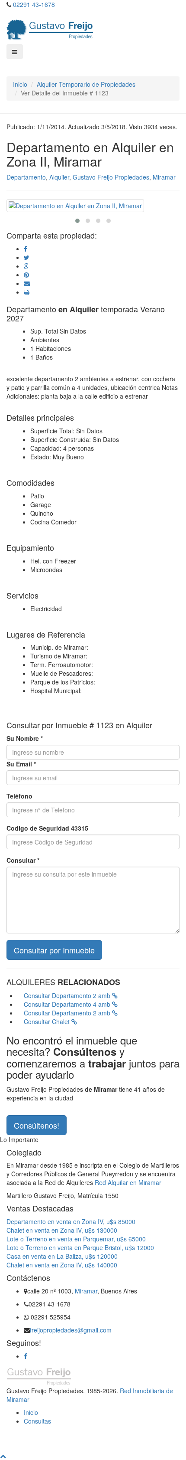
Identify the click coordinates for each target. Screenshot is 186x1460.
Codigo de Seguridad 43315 (47, 828)
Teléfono (19, 796)
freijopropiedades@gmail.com (71, 1330)
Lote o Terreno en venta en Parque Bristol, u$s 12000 (80, 1247)
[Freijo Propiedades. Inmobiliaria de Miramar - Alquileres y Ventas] (49, 27)
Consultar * (22, 860)
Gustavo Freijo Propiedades (111, 177)
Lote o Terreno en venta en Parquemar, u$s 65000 (76, 1238)
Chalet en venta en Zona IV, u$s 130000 (61, 1230)
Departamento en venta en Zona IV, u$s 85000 (70, 1221)
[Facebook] (25, 1356)
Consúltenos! (36, 1125)
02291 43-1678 (34, 4)
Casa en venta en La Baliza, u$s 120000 (62, 1256)
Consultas (37, 1421)
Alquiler (59, 177)
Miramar (164, 177)
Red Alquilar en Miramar (128, 1182)
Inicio (20, 84)
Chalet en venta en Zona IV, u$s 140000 (61, 1264)
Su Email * (21, 763)
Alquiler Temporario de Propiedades (86, 84)
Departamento (26, 177)
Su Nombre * (24, 738)
